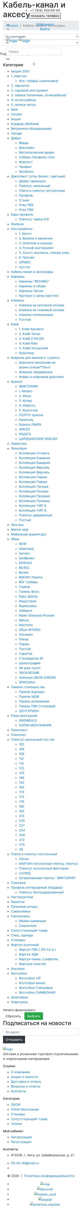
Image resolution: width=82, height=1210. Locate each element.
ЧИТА (43, 4)
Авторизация (21, 1137)
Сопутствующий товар (29, 1119)
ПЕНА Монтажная (25, 1109)
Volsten (16, 1124)
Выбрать (33, 1016)
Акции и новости (24, 1077)
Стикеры (18, 1114)
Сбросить (13, 1016)
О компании (20, 1072)
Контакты (18, 1091)
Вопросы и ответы (25, 1086)
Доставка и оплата (26, 1082)
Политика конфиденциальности (49, 1176)
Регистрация (21, 1142)
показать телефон (45, 16)
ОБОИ (15, 1105)
